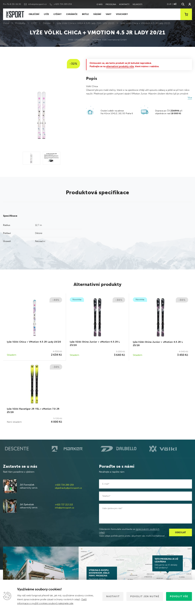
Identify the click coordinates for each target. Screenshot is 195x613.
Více (190, 97)
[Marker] (73, 449)
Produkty (20, 23)
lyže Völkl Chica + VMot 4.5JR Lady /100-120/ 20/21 (85, 23)
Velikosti (137, 4)
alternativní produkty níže (120, 66)
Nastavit (113, 596)
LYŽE (46, 14)
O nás (100, 4)
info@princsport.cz (37, 4)
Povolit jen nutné (144, 596)
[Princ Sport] (15, 14)
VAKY (108, 14)
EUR (169, 4)
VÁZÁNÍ (97, 14)
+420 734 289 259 (63, 4)
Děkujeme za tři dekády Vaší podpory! (166, 563)
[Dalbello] (122, 449)
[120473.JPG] (31, 158)
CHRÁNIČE (71, 14)
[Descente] (24, 449)
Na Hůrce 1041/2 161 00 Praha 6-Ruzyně (100, 576)
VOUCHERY (122, 14)
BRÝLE (85, 14)
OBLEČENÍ (34, 14)
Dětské (47, 23)
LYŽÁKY (57, 14)
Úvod (6, 23)
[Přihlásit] (189, 4)
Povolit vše (179, 596)
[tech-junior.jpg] (51, 158)
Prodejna (111, 4)
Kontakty (124, 4)
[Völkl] (170, 449)
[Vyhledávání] (183, 4)
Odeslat (180, 532)
